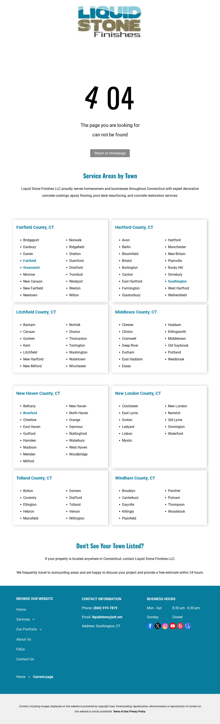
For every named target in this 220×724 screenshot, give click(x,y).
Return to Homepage (110, 153)
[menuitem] (44, 609)
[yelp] (180, 626)
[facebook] (150, 626)
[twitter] (157, 626)
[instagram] (165, 626)
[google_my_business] (188, 626)
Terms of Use (120, 711)
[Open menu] (18, 23)
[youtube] (173, 626)
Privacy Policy (137, 711)
